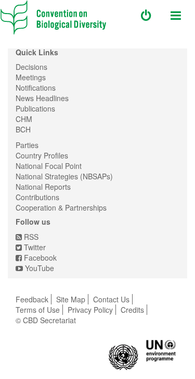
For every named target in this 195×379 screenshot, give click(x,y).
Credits (132, 309)
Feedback (32, 299)
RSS (30, 236)
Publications (35, 108)
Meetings (31, 77)
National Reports (43, 186)
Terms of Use (38, 309)
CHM (24, 119)
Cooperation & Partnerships (61, 207)
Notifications (36, 87)
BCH (23, 129)
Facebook (39, 257)
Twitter (34, 247)
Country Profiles (42, 155)
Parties (27, 145)
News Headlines (42, 98)
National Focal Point (49, 166)
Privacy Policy (90, 309)
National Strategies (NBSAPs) (64, 176)
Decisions (31, 67)
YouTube (38, 268)
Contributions (37, 197)
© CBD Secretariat (46, 320)
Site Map (70, 299)
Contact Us (111, 299)
